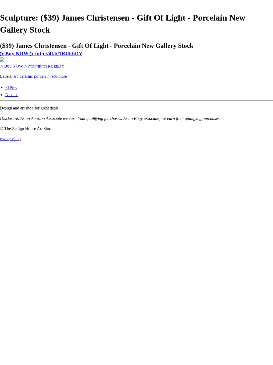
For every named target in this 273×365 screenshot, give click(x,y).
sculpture (59, 76)
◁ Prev (11, 87)
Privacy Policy (10, 139)
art (15, 76)
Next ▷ (11, 94)
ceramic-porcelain (35, 76)
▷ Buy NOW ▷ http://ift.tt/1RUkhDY (41, 53)
